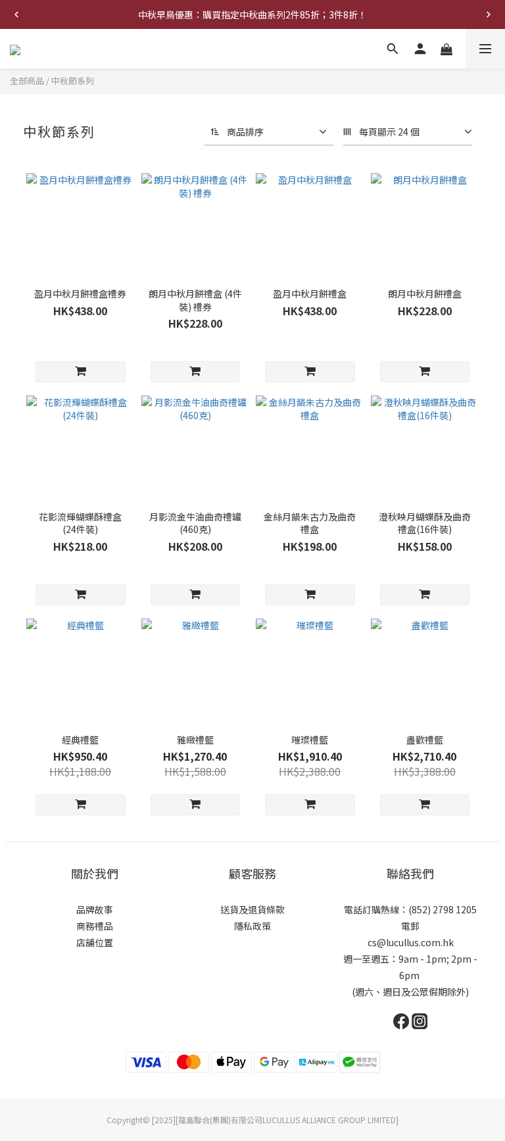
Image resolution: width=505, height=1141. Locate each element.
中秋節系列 (72, 80)
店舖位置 (94, 942)
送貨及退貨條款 (252, 909)
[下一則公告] (488, 14)
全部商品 (27, 80)
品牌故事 (94, 909)
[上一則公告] (16, 14)
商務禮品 (94, 925)
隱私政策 (252, 925)
